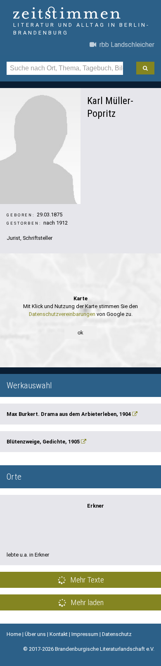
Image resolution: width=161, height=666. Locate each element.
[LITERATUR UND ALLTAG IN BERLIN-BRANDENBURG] (80, 14)
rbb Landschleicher (125, 45)
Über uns (35, 634)
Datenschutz (117, 634)
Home (14, 634)
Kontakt (59, 634)
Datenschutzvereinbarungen (62, 314)
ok (80, 333)
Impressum (84, 634)
